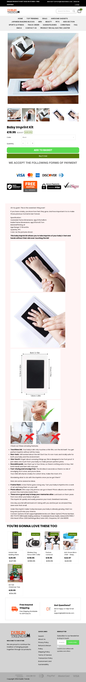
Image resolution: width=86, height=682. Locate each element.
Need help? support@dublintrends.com (59, 1)
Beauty (49, 21)
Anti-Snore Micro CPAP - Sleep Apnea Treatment (70, 553)
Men (40, 21)
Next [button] (77, 115)
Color (9, 137)
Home (20, 18)
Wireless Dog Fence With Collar (33, 553)
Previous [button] (9, 115)
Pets (57, 21)
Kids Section (69, 21)
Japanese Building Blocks (23, 21)
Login (77, 5)
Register (76, 1)
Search (41, 636)
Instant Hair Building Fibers (14, 553)
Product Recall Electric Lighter (55, 28)
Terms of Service (45, 655)
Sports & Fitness (16, 25)
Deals (44, 18)
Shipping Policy (44, 652)
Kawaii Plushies (50, 25)
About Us (41, 639)
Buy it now (43, 156)
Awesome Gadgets (59, 18)
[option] (43, 68)
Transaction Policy (45, 658)
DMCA (19, 28)
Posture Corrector (49, 553)
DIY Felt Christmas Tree (14, 586)
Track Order (33, 25)
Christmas (65, 25)
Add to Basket (43, 150)
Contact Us (31, 28)
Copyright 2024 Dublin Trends (18, 679)
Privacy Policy (43, 642)
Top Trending (32, 18)
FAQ (75, 25)
